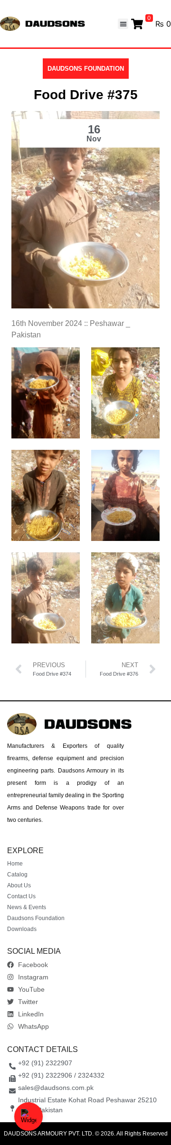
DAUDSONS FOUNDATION (86, 68)
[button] (123, 24)
